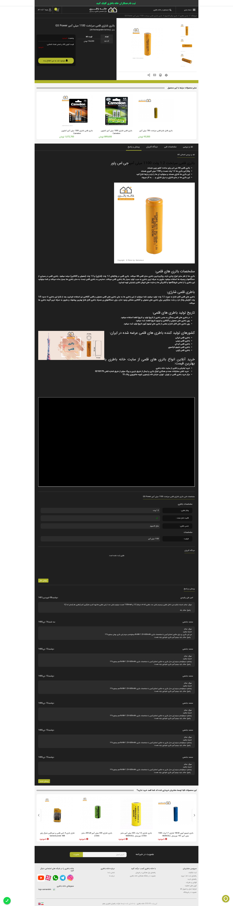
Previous (194, 815)
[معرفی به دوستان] (154, 75)
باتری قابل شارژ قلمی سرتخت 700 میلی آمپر (156, 130)
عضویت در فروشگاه (190, 892)
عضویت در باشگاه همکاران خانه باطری (143, 876)
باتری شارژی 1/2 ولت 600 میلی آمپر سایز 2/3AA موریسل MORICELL (136, 834)
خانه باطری (140, 903)
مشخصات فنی (170, 146)
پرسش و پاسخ (134, 146)
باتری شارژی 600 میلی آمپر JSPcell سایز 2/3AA (97, 834)
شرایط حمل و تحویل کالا (188, 889)
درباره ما (112, 876)
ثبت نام (40, 9)
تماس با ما (111, 872)
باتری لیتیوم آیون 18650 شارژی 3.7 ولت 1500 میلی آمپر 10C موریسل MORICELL (175, 834)
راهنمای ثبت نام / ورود (189, 876)
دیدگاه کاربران (152, 146)
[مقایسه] (166, 75)
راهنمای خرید (192, 879)
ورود (46, 9)
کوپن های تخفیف (191, 885)
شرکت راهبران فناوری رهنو (111, 903)
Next (38, 815)
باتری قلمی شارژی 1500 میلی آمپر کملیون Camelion (77, 132)
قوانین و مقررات (191, 882)
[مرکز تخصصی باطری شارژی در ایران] (91, 9)
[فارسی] (42, 903)
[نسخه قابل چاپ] (160, 75)
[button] (148, 75)
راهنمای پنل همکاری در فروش (146, 872)
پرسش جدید (44, 781)
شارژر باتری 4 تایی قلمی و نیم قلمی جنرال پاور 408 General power (57, 834)
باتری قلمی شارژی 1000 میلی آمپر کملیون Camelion (116, 132)
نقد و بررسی (188, 146)
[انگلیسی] (39, 903)
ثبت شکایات (192, 872)
